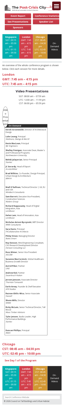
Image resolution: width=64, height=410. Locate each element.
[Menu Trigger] (56, 6)
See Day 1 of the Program (21, 360)
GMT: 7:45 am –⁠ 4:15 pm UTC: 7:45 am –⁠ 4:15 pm (26, 46)
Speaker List (46, 21)
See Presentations (18, 21)
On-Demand (15, 125)
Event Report (18, 15)
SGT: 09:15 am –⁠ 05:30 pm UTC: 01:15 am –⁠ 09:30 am (10, 46)
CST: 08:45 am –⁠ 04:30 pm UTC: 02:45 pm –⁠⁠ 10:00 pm (40, 46)
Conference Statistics (47, 15)
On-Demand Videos (54, 46)
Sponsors (18, 27)
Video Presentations (5, 117)
